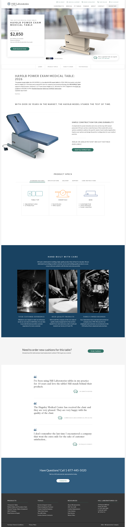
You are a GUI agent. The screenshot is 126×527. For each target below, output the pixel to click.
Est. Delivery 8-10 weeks (16, 38)
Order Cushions (96, 351)
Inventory (112, 6)
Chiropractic (59, 6)
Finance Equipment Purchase (45, 507)
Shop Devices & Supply (13, 513)
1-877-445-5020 (105, 58)
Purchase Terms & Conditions (15, 524)
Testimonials (83, 66)
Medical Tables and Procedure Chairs (17, 507)
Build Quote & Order (19, 49)
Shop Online (103, 2)
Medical (69, 6)
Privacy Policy (32, 524)
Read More (17, 93)
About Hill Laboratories (74, 505)
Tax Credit (61, 2)
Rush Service (71, 513)
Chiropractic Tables (12, 505)
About (93, 6)
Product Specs (53, 66)
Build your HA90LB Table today (52, 88)
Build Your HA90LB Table (83, 150)
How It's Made (68, 66)
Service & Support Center (44, 505)
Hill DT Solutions (11, 511)
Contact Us (63, 480)
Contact (101, 6)
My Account (115, 2)
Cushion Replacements (74, 509)
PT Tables (77, 6)
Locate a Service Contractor (45, 515)
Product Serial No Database (45, 509)
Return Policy (71, 515)
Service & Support (74, 2)
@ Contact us (101, 512)
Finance (86, 6)
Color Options (71, 511)
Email (99, 58)
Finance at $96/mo (15, 40)
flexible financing (37, 88)
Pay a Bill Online (42, 513)
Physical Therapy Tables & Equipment (17, 509)
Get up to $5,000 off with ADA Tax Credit (21, 42)
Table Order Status (43, 511)
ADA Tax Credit (72, 507)
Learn (40, 66)
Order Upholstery (89, 2)
